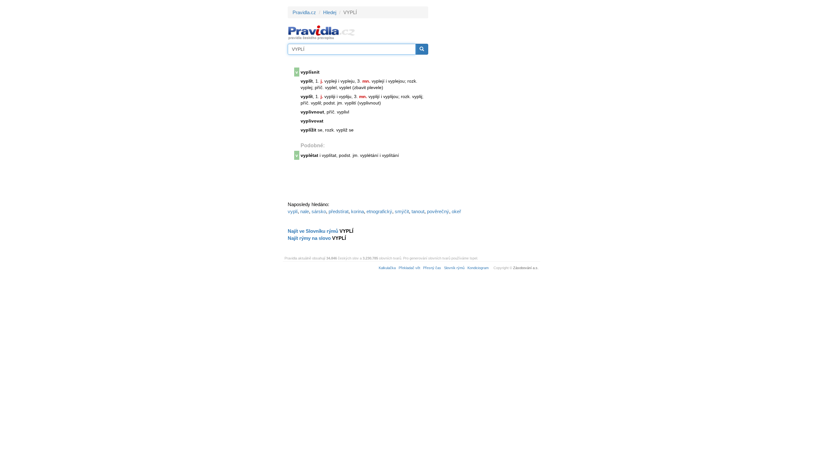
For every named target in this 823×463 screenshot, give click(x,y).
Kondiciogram (478, 268)
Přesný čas (432, 268)
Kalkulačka (387, 268)
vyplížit (308, 129)
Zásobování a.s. (525, 268)
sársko (319, 211)
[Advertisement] (486, 102)
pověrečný (438, 211)
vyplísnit (310, 72)
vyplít (307, 81)
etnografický (379, 211)
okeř (456, 211)
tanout (418, 211)
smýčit (402, 211)
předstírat (338, 211)
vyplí (293, 211)
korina (357, 211)
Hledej (329, 12)
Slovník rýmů (454, 268)
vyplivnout (312, 111)
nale (304, 211)
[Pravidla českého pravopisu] (322, 32)
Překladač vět (409, 268)
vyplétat (309, 155)
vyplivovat (312, 120)
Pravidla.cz (304, 12)
